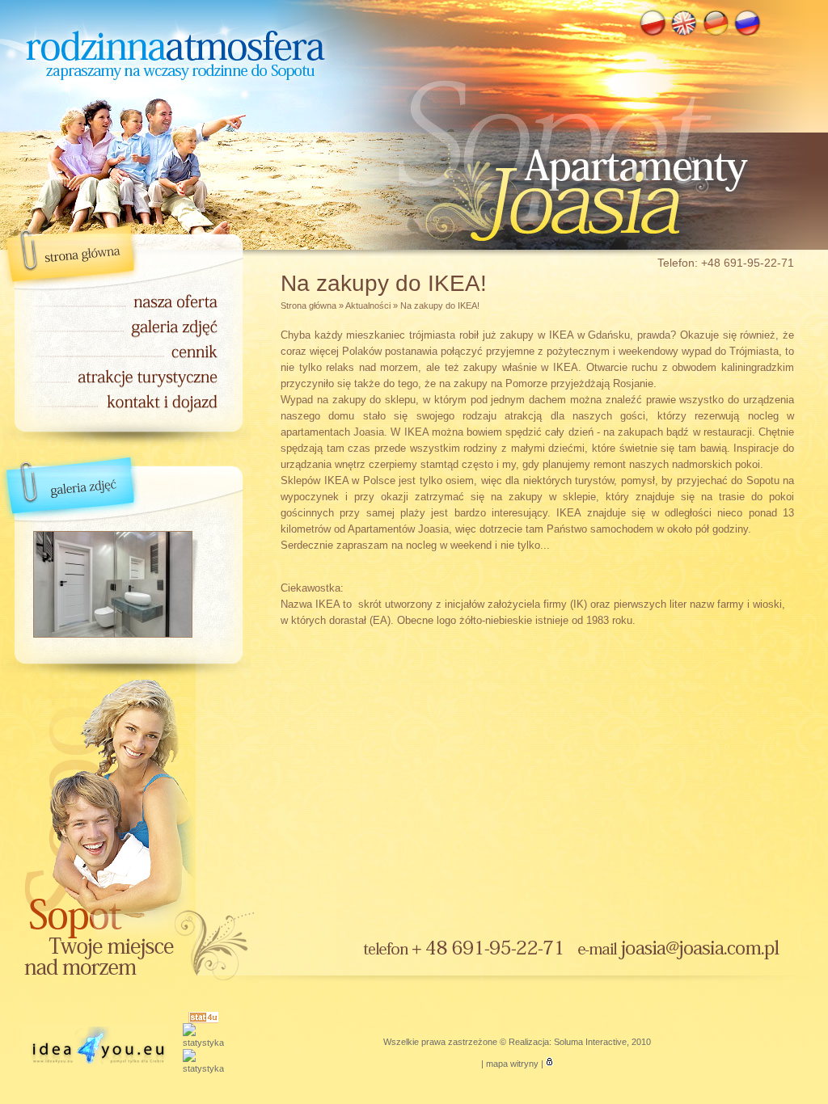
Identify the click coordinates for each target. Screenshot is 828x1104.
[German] (715, 34)
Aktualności (368, 305)
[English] (684, 34)
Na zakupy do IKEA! (439, 305)
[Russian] (747, 34)
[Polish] (652, 34)
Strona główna (308, 305)
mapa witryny (512, 1063)
